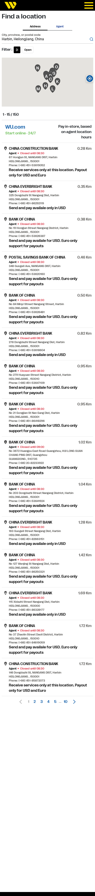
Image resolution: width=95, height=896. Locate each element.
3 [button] (41, 702)
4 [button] (48, 702)
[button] (73, 702)
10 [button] (65, 702)
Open (27, 49)
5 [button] (55, 702)
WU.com (15, 127)
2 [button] (35, 702)
